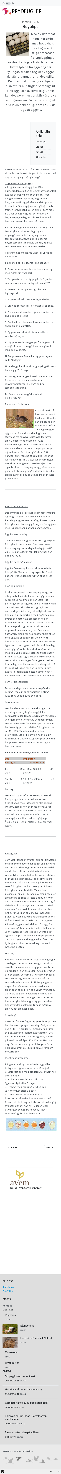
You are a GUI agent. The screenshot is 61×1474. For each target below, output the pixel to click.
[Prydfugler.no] (22, 10)
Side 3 (39, 151)
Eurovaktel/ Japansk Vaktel (36, 1338)
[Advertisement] (30, 1229)
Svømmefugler (12, 1381)
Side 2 (39, 146)
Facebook (8, 1287)
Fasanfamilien (11, 1407)
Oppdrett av (10, 1437)
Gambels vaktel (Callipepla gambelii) (26, 1402)
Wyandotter (12, 1362)
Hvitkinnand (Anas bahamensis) (23, 1389)
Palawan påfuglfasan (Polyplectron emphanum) (26, 1418)
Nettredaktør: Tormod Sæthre (18, 1451)
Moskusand (11, 1352)
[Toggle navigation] (57, 11)
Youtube (8, 1290)
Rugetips (41, 141)
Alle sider (41, 157)
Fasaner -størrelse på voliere (21, 1432)
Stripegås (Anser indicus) (20, 1376)
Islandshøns (27, 1325)
